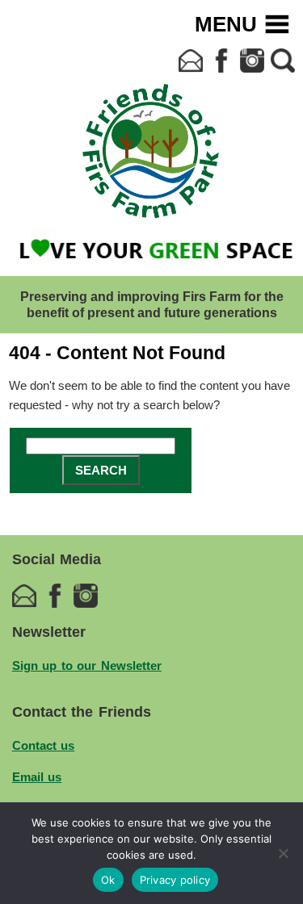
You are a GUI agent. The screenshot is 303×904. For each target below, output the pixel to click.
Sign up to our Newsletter (87, 665)
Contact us (43, 745)
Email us (37, 777)
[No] (283, 853)
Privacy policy (175, 879)
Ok (108, 879)
